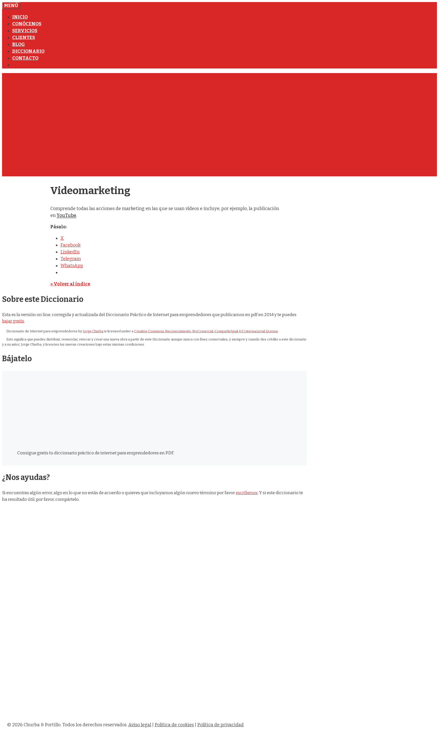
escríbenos (247, 492)
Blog (18, 44)
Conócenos (26, 24)
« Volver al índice (70, 284)
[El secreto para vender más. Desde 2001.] (159, 713)
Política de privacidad (220, 725)
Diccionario (28, 51)
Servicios (24, 30)
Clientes (23, 37)
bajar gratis (13, 321)
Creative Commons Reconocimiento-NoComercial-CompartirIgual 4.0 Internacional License (206, 331)
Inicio (20, 17)
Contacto (25, 58)
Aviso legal (139, 725)
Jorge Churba (93, 331)
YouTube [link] (66, 215)
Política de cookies (174, 725)
